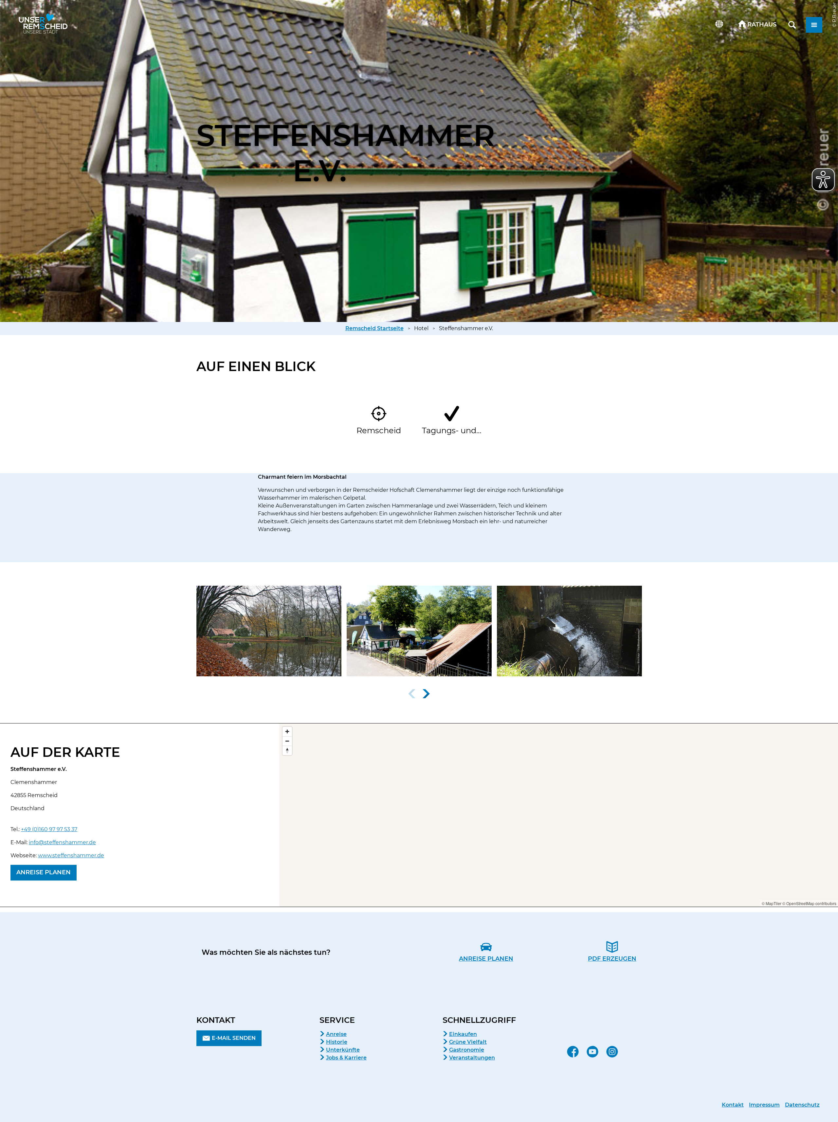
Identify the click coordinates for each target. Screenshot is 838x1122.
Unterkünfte (343, 1050)
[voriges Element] (412, 693)
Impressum (764, 1105)
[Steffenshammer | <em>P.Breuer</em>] (268, 631)
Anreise (336, 1034)
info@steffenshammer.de (62, 842)
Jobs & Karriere (346, 1058)
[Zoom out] (287, 741)
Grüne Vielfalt (468, 1042)
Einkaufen (463, 1034)
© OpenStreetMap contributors (809, 903)
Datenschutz (802, 1105)
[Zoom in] (287, 731)
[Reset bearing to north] (287, 750)
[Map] (558, 815)
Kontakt (733, 1105)
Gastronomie (466, 1050)
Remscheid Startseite (374, 328)
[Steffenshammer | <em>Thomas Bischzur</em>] (419, 631)
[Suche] (792, 25)
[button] (757, 25)
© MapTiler (771, 903)
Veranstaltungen (472, 1058)
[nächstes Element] (426, 693)
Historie (336, 1042)
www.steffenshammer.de (71, 855)
